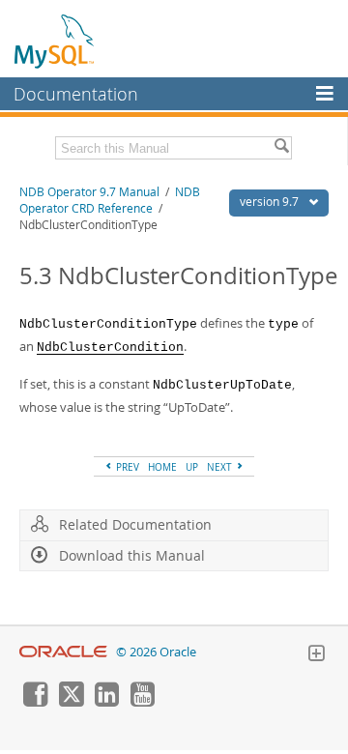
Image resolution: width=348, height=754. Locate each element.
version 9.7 (271, 201)
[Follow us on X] (70, 701)
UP (192, 467)
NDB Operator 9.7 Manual (89, 192)
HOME (162, 467)
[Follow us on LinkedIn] (106, 701)
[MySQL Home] (55, 41)
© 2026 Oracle (156, 652)
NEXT (221, 467)
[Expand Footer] (316, 655)
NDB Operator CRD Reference (109, 200)
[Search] (281, 148)
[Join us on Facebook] (34, 701)
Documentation (76, 93)
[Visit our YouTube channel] (142, 701)
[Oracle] (63, 652)
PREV (126, 467)
